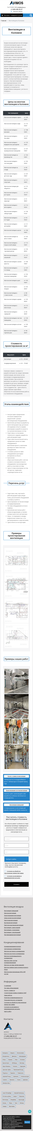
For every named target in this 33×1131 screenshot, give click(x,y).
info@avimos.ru (21, 7)
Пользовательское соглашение (13, 1000)
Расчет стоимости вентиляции (16, 776)
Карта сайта (7, 1011)
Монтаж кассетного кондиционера (14, 953)
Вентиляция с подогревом (11, 930)
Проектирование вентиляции (12, 915)
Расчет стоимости (9, 990)
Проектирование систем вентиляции (16, 790)
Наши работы (8, 995)
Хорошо (27, 1122)
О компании (7, 985)
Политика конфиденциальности (13, 997)
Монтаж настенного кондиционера (14, 951)
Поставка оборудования (11, 988)
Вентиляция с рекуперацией (12, 932)
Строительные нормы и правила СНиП (15, 993)
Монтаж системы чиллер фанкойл (14, 965)
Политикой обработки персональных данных (13, 1126)
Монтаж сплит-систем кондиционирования (10, 961)
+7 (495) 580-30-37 (16, 9)
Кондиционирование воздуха (12, 946)
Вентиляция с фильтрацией (12, 927)
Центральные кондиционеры (12, 949)
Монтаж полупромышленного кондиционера (12, 957)
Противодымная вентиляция (12, 935)
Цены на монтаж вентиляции (12, 918)
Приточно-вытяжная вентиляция (13, 925)
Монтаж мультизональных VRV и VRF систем (15, 973)
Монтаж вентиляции (10, 913)
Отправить (16, 884)
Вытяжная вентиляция (10, 923)
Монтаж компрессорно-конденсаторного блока (16, 968)
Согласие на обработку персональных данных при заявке (15, 1003)
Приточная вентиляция (11, 920)
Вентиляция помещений (17, 805)
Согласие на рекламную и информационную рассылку (12, 1008)
